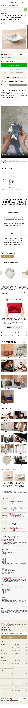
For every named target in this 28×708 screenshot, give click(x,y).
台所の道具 (17, 644)
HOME (2, 491)
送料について (17, 660)
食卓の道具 (3, 644)
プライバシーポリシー (5, 690)
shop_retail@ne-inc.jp (6, 629)
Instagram (3, 673)
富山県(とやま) (10, 491)
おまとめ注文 (17, 687)
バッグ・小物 (17, 650)
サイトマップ (3, 693)
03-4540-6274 (6, 627)
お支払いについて (4, 663)
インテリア (17, 647)
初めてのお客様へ (18, 335)
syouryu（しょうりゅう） (13, 160)
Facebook (17, 673)
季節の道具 (17, 653)
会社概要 (16, 683)
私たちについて (4, 683)
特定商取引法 (17, 690)
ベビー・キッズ (4, 653)
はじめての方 (3, 660)
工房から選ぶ (5, 491)
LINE (16, 677)
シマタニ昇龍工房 (15, 491)
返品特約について (4, 84)
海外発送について (4, 666)
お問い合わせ (3, 687)
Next (26, 37)
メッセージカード (18, 332)
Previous (2, 37)
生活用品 (2, 647)
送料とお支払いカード (5, 335)
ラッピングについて (18, 663)
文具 (2, 650)
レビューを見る (18, 84)
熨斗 (2, 332)
